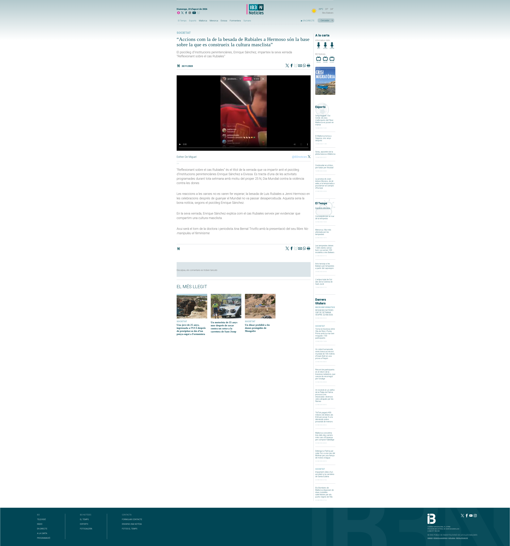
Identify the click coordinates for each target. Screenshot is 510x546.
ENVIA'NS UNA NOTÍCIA (132, 524)
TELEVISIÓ (41, 519)
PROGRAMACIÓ (43, 538)
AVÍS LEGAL (451, 538)
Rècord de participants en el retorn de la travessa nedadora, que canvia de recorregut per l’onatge (325, 374)
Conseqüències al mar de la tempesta (324, 217)
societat (320, 326)
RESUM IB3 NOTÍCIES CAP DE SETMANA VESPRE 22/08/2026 (324, 312)
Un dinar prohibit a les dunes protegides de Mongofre (257, 328)
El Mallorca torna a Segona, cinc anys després (323, 138)
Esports (192, 20)
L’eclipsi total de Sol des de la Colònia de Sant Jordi (323, 281)
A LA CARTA (42, 533)
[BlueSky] (199, 13)
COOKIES (430, 538)
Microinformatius (325, 307)
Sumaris (247, 20)
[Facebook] (186, 13)
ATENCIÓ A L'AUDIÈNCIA (440, 538)
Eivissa (224, 20)
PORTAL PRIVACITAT (462, 538)
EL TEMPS (84, 519)
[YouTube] (194, 13)
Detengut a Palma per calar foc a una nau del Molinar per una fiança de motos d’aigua (325, 454)
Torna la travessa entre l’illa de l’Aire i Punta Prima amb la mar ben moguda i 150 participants (325, 333)
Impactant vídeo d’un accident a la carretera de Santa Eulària (324, 474)
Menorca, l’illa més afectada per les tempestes (323, 232)
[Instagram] (189, 13)
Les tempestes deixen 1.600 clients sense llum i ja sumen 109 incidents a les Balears (324, 249)
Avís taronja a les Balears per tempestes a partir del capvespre (324, 266)
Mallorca (203, 20)
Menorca (214, 20)
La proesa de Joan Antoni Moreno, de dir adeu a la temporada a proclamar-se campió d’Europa (324, 183)
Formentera (235, 20)
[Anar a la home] (178, 13)
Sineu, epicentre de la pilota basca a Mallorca (325, 153)
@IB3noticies (299, 156)
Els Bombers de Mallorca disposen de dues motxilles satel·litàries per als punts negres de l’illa (324, 492)
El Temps (182, 20)
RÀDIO (39, 524)
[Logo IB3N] (255, 9)
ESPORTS (84, 524)
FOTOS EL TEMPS (129, 529)
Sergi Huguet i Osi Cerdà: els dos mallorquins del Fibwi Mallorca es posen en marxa (324, 120)
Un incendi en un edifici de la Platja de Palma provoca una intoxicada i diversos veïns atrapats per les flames (325, 395)
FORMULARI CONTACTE (132, 519)
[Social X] (182, 13)
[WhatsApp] (304, 66)
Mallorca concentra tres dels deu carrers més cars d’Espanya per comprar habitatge (324, 436)
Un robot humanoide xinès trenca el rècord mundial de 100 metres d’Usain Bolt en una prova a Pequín (325, 354)
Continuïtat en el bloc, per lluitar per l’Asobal (324, 166)
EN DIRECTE (42, 529)
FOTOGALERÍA (86, 529)
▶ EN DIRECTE (307, 20)
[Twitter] (287, 66)
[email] (300, 66)
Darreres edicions (322, 208)
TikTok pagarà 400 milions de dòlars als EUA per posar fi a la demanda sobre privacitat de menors (324, 417)
